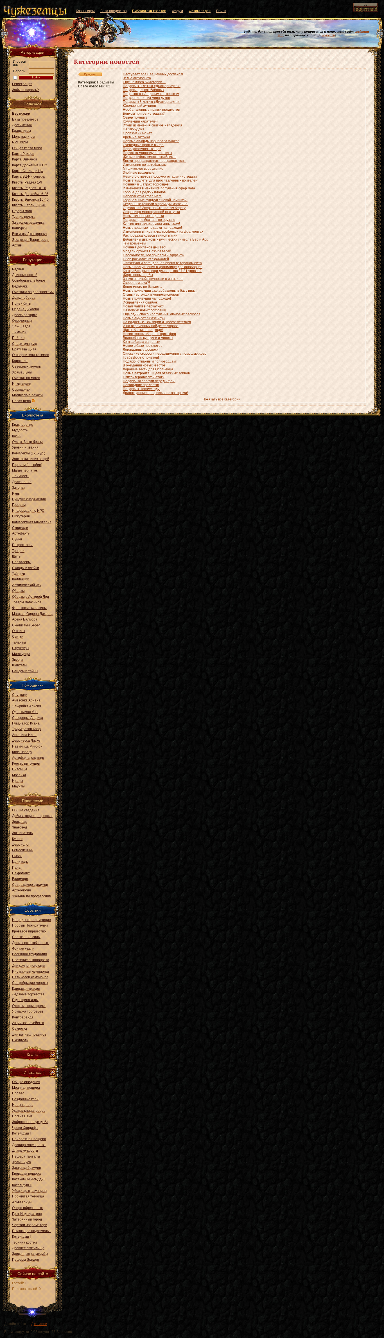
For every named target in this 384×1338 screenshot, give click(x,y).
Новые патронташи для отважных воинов (156, 373)
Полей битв (21, 303)
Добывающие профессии (32, 816)
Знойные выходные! (139, 173)
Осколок (18, 631)
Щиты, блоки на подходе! (143, 330)
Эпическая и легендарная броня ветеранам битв (162, 263)
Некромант (21, 873)
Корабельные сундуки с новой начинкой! (155, 200)
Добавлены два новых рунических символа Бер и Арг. (165, 239)
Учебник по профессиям (31, 896)
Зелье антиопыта (137, 78)
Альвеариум (21, 1202)
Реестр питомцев (26, 764)
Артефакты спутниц (28, 758)
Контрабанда (22, 1017)
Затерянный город (27, 1219)
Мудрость (20, 430)
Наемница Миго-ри (27, 746)
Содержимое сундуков (30, 885)
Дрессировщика (24, 315)
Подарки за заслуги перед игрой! (149, 381)
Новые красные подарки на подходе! (152, 228)
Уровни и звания (25, 447)
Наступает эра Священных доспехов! (153, 74)
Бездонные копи (25, 1099)
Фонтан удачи (23, 948)
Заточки (18, 488)
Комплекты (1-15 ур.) (28, 453)
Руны (16, 493)
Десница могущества (29, 1145)
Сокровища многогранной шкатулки (151, 212)
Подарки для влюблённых (143, 90)
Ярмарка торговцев (27, 1011)
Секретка (19, 1029)
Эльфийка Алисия (26, 706)
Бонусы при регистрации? (144, 114)
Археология (21, 890)
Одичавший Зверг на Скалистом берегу (154, 208)
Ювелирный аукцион (139, 106)
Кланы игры (21, 131)
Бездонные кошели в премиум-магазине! (155, 204)
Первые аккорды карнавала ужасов (151, 141)
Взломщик (20, 879)
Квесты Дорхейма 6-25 (30, 194)
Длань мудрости (25, 1151)
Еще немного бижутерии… (144, 82)
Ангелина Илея (24, 735)
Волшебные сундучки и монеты (148, 338)
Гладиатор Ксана (26, 723)
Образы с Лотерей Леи (30, 597)
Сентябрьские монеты (30, 983)
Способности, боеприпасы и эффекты (153, 255)
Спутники (19, 695)
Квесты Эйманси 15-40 (30, 200)
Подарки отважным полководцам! (150, 361)
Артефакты (21, 533)
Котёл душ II (21, 1185)
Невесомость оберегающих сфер (149, 334)
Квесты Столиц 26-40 (29, 205)
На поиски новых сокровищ (144, 310)
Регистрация (22, 84)
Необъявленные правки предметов (151, 110)
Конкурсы (19, 228)
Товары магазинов (26, 602)
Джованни (39, 1324)
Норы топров (22, 1105)
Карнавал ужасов (26, 989)
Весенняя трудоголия (29, 954)
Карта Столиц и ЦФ (27, 171)
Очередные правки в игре (143, 145)
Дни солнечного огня (28, 966)
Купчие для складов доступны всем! (151, 224)
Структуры (20, 648)
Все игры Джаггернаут (29, 234)
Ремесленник (22, 850)
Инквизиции (21, 384)
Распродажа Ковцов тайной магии (150, 235)
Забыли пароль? (25, 90)
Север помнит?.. (136, 117)
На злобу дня (133, 129)
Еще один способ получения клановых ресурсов (161, 314)
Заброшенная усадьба (30, 1122)
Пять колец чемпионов (30, 977)
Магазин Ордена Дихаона (32, 614)
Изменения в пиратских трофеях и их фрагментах (163, 232)
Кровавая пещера (26, 1174)
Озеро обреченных (27, 1208)
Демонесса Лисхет (27, 740)
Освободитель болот (29, 280)
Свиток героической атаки (143, 377)
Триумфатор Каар (26, 729)
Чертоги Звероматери (29, 1225)
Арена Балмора (24, 619)
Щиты (16, 556)
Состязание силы (26, 937)
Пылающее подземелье (31, 1231)
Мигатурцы (21, 654)
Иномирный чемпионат (30, 971)
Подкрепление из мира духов (146, 98)
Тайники (18, 574)
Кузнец (17, 839)
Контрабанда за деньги (141, 342)
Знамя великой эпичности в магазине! (153, 279)
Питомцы (19, 769)
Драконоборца (23, 298)
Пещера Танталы (26, 1156)
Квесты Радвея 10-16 (29, 188)
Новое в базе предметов (142, 346)
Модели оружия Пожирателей (147, 251)
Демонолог (21, 844)
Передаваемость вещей (142, 149)
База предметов (25, 119)
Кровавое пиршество (29, 931)
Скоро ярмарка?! (136, 283)
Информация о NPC (28, 511)
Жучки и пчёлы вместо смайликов (149, 157)
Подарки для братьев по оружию (149, 220)
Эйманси (19, 332)
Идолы (17, 781)
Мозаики (19, 775)
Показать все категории (221, 399)
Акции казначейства (28, 1023)
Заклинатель (22, 833)
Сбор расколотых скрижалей (146, 259)
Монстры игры (23, 137)
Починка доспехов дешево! (144, 247)
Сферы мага (22, 211)
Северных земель (26, 366)
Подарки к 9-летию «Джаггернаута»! (151, 86)
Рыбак (17, 856)
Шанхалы (19, 665)
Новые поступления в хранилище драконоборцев (162, 267)
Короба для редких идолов (144, 192)
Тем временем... (135, 243)
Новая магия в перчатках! (143, 306)
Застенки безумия (26, 1168)
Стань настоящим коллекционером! (151, 294)
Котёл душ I (21, 1133)
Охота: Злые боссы (27, 442)
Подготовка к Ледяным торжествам (151, 94)
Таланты (19, 642)
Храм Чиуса (21, 1162)
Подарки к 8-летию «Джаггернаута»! (151, 102)
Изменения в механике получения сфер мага (159, 188)
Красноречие (22, 425)
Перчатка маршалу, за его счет (147, 153)
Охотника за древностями (33, 292)
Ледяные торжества (28, 994)
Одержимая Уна (25, 712)
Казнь (16, 436)
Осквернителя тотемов (30, 355)
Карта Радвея (23, 154)
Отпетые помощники (29, 1006)
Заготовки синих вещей (30, 459)
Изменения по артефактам (144, 165)
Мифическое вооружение (143, 169)
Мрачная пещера (26, 1088)
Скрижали (20, 528)
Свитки (17, 637)
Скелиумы (20, 1040)
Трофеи (18, 551)
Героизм (19, 505)
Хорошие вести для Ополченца (148, 369)
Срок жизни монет (137, 133)
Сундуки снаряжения (29, 499)
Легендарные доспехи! (141, 350)
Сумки (17, 539)
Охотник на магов (26, 378)
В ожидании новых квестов (144, 365)
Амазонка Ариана (26, 700)
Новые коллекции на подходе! (147, 298)
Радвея (18, 269)
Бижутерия (21, 516)
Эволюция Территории (30, 240)
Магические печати (27, 395)
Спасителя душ (24, 344)
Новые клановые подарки (143, 216)
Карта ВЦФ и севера (28, 176)
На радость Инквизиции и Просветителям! (157, 322)
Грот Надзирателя (27, 1214)
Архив (17, 245)
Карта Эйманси (24, 159)
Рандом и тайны (25, 671)
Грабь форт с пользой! (141, 357)
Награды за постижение (31, 920)
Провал (18, 1093)
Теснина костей (24, 1242)
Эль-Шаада (21, 326)
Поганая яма (22, 1116)
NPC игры (20, 142)
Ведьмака (20, 286)
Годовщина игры (25, 1000)
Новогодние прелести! (141, 385)
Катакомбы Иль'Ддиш (29, 1179)
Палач (17, 868)
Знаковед (19, 827)
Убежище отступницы (29, 1191)
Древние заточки (136, 137)
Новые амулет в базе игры (144, 318)
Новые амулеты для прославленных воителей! (160, 180)
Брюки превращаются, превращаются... (154, 161)
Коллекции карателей (140, 121)
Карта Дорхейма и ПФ (29, 165)
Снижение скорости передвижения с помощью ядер (164, 354)
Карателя (20, 361)
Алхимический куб (26, 585)
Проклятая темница (28, 1196)
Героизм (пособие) (27, 465)
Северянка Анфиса (27, 718)
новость (328, 35)
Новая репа (21, 401)
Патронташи (22, 545)
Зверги (17, 660)
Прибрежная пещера (29, 1139)
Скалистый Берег (26, 625)
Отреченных (22, 321)
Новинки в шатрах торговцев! (146, 184)
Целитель (20, 862)
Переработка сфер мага (142, 196)
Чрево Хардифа (25, 1128)
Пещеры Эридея (25, 1260)
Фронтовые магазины (29, 608)
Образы (18, 591)
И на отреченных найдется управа (151, 326)
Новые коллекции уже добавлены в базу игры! (159, 291)
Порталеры (21, 562)
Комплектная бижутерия (31, 522)
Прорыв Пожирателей (30, 925)
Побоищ (18, 338)
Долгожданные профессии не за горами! (155, 393)
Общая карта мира (27, 148)
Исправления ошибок (140, 302)
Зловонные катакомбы (30, 1254)
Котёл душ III (22, 1237)
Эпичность (20, 476)
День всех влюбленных (30, 943)
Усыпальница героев (28, 1111)
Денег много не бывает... (142, 287)
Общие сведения (25, 810)
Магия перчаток (24, 470)
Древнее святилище (28, 1248)
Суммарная (21, 389)
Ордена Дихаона (25, 309)
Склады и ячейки (25, 568)
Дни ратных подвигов (29, 1034)
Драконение (21, 482)
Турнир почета (23, 217)
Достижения (22, 125)
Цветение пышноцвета (30, 960)
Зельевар (19, 822)
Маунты (18, 786)
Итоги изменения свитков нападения (152, 125)
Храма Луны (22, 372)
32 (365, 4)
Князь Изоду (22, 752)
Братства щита (24, 349)
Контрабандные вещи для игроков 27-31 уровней (162, 271)
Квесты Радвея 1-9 (27, 182)
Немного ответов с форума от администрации (160, 176)
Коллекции (20, 579)
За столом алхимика (28, 223)
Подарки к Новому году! (141, 389)
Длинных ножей (24, 275)
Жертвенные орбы (138, 275)
